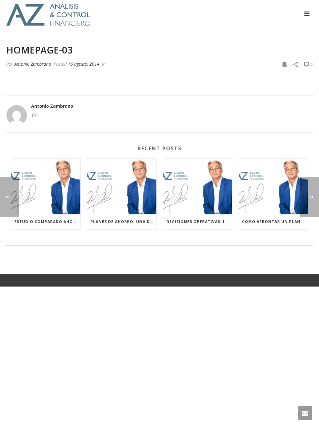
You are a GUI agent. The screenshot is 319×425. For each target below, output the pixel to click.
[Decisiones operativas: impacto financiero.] (197, 186)
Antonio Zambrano (32, 64)
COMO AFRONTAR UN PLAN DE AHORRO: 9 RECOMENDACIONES (275, 221)
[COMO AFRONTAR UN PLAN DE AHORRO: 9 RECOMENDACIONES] (273, 186)
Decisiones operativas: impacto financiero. (199, 221)
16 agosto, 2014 (83, 64)
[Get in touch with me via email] (34, 116)
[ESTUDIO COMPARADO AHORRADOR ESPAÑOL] (45, 186)
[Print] (284, 64)
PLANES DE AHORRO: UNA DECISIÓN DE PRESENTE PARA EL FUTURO (123, 221)
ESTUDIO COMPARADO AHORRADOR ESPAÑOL (47, 221)
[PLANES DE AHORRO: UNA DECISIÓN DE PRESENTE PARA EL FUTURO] (121, 186)
